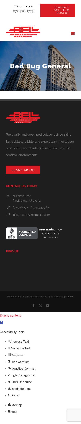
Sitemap (69, 296)
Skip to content (10, 315)
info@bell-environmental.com (32, 214)
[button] (1, 322)
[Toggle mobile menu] (73, 34)
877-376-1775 (23, 11)
